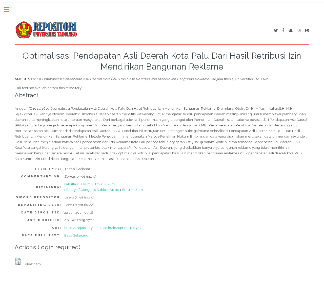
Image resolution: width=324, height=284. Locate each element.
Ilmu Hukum (104, 184)
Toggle (9, 9)
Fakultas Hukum (77, 184)
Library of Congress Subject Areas (91, 190)
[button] (18, 261)
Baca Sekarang (76, 235)
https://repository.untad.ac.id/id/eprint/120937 (102, 228)
